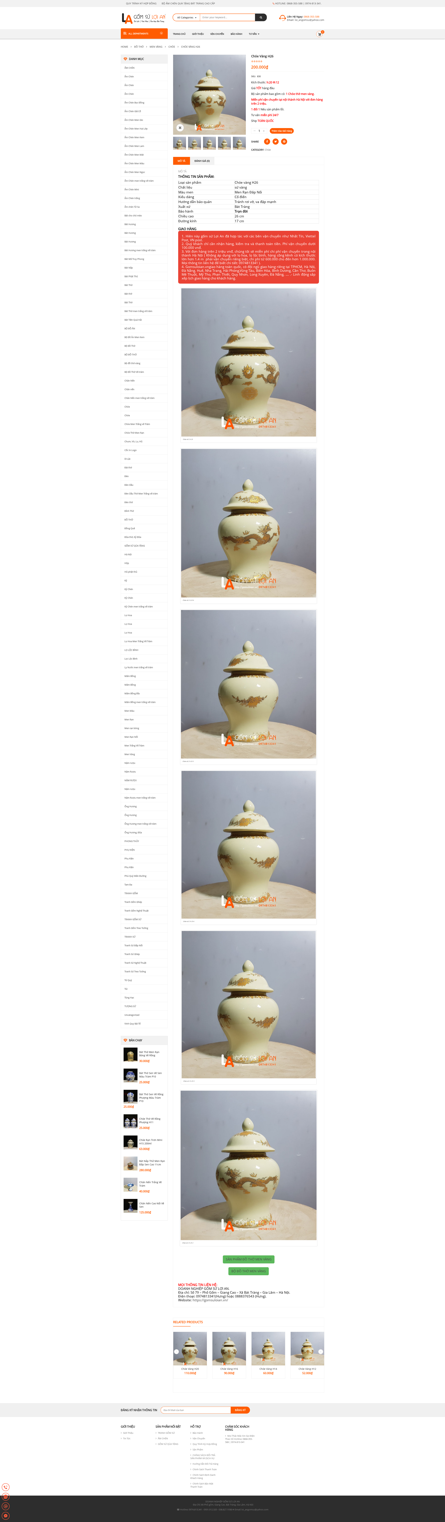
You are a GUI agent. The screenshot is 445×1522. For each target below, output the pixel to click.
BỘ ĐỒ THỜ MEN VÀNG (248, 1271)
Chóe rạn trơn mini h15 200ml (150, 1141)
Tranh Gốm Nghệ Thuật (136, 910)
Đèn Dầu (128, 484)
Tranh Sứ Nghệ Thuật (135, 962)
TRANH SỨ (129, 936)
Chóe (171, 46)
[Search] (261, 17)
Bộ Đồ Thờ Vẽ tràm (134, 371)
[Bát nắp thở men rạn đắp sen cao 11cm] (130, 1163)
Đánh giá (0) (202, 160)
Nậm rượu (129, 762)
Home (124, 46)
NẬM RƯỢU (130, 780)
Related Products (188, 1322)
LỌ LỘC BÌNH (131, 650)
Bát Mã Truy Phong (134, 259)
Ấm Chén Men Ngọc (134, 172)
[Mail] (6, 1506)
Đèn (126, 476)
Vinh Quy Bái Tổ (132, 1023)
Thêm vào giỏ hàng (282, 130)
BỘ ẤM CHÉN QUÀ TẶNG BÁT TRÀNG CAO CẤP (188, 3)
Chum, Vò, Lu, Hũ (133, 441)
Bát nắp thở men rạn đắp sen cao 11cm (152, 1162)
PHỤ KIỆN (129, 849)
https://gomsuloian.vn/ (210, 1300)
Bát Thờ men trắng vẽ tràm (138, 311)
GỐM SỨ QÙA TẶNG (134, 545)
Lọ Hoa (128, 615)
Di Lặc (127, 458)
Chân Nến (129, 380)
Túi (125, 988)
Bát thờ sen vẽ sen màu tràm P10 (150, 1074)
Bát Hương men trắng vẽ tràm (140, 250)
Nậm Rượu (130, 771)
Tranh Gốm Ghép (133, 902)
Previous (167, 143)
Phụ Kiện (129, 858)
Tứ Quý (128, 980)
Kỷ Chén (128, 589)
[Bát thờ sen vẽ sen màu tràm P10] (130, 1076)
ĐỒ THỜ (139, 46)
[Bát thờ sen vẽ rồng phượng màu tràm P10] (130, 1097)
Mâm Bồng (130, 676)
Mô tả (181, 160)
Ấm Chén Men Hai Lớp (136, 128)
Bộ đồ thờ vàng (132, 363)
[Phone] (6, 1487)
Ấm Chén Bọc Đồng (134, 102)
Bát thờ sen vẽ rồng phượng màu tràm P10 (151, 1098)
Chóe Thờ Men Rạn (134, 432)
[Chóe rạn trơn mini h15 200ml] (130, 1142)
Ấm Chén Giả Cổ (132, 111)
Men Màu (129, 710)
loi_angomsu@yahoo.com (309, 20)
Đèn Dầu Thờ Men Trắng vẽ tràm (141, 493)
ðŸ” (180, 127)
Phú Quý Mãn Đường (135, 875)
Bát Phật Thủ (131, 276)
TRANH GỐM (131, 893)
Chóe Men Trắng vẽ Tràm (137, 424)
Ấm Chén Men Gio (133, 119)
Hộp (126, 563)
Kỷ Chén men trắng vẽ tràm (138, 606)
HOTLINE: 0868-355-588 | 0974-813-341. (298, 3)
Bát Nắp (128, 267)
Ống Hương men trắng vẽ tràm (140, 823)
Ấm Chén (129, 76)
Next (251, 143)
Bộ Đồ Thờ (129, 345)
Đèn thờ (128, 502)
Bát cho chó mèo (133, 215)
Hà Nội (128, 554)
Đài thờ (128, 467)
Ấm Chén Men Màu (134, 163)
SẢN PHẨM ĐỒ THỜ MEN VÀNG (249, 1259)
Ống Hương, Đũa (133, 832)
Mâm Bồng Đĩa (132, 693)
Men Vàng (156, 46)
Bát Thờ (128, 285)
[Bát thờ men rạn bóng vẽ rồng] (130, 1054)
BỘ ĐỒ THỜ (130, 354)
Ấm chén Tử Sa (132, 206)
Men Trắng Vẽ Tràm (134, 745)
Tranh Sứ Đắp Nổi (133, 945)
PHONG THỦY (131, 841)
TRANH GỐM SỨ (132, 919)
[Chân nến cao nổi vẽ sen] (130, 1206)
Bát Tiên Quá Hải (133, 319)
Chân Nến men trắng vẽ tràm (139, 398)
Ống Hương (130, 806)
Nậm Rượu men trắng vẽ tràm (140, 797)
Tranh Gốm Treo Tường (136, 928)
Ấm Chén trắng (132, 198)
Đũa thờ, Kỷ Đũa (132, 537)
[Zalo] (6, 1497)
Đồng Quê (129, 528)
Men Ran (129, 719)
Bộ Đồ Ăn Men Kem (134, 337)
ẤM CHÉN (129, 67)
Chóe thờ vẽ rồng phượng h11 (149, 1120)
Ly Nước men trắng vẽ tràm (138, 667)
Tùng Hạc (129, 997)
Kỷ (125, 580)
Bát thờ (128, 293)
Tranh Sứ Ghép (132, 954)
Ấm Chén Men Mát (134, 154)
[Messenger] (6, 1516)
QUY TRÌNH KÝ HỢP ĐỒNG (141, 3)
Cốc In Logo (130, 450)
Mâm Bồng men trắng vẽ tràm (140, 702)
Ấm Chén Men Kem (134, 137)
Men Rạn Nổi (131, 736)
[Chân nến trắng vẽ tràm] (130, 1185)
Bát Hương (130, 224)
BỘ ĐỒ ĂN (129, 328)
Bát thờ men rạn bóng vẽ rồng (149, 1053)
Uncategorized (131, 1014)
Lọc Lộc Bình (130, 658)
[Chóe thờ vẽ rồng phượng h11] (130, 1121)
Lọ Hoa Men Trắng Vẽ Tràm (138, 641)
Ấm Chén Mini (131, 189)
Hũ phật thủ (130, 571)
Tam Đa (128, 884)
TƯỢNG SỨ (130, 1006)
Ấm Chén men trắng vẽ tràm (139, 180)
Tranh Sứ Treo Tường (135, 971)
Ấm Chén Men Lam (134, 146)
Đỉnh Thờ (129, 510)
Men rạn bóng (131, 728)
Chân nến (129, 389)
